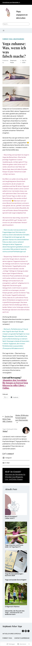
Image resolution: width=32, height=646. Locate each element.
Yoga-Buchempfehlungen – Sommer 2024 (14, 574)
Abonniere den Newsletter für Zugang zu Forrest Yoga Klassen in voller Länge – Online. (15, 384)
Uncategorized (18, 39)
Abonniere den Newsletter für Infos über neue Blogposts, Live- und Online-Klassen (15, 477)
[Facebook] (26, 631)
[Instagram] (23, 631)
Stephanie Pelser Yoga (12, 626)
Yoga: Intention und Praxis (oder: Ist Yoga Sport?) (14, 546)
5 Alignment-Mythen (12, 606)
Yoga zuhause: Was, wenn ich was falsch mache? (14, 49)
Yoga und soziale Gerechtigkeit (15, 580)
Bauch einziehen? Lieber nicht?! (11, 517)
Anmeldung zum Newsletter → (11, 2)
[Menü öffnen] (3, 30)
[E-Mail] (28, 631)
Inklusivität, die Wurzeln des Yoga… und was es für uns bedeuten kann (14, 612)
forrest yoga (7, 39)
